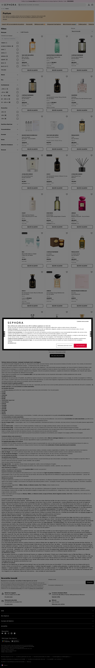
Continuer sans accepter (83, 321)
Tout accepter (80, 345)
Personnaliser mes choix (65, 345)
